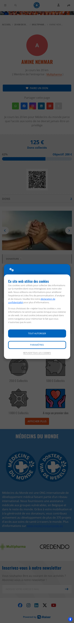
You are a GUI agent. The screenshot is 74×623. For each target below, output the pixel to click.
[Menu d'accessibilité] (70, 619)
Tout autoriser (37, 333)
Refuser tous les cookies (37, 353)
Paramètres (37, 344)
